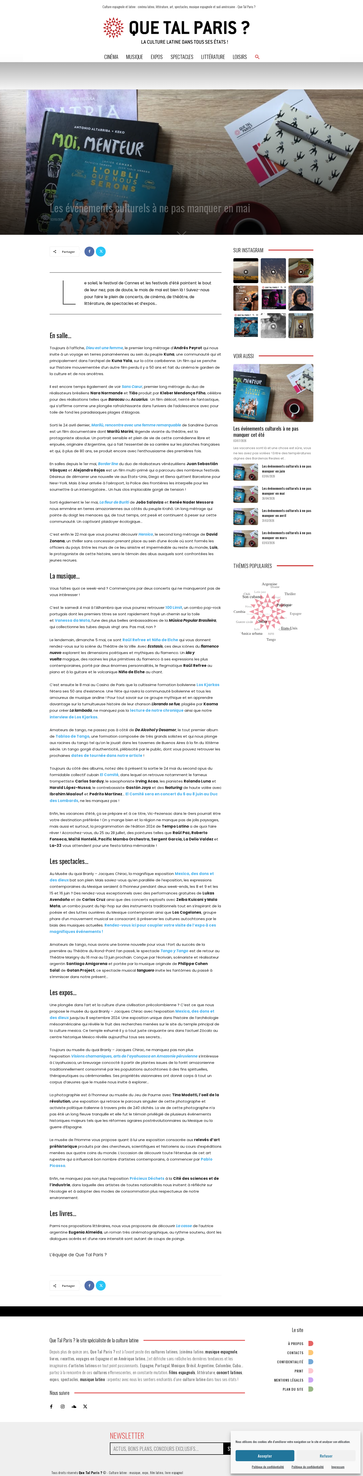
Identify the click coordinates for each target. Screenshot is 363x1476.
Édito (54, 196)
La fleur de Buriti (114, 502)
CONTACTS (295, 1352)
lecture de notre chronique (156, 710)
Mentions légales (288, 1380)
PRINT (299, 1370)
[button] (257, 56)
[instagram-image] (245, 270)
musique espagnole (221, 1351)
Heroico (146, 534)
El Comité (109, 774)
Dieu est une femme (104, 347)
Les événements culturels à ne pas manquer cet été (266, 431)
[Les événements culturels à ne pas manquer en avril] (245, 516)
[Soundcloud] (73, 1406)
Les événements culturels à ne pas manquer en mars (286, 535)
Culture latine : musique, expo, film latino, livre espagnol (146, 1472)
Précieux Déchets (147, 1178)
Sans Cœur (132, 386)
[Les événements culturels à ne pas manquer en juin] (245, 472)
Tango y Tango (174, 950)
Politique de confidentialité (268, 1467)
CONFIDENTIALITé (290, 1361)
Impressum (337, 1467)
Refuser (326, 1455)
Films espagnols (182, 1372)
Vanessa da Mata (72, 620)
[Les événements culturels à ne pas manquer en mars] (245, 538)
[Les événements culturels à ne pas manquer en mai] (245, 494)
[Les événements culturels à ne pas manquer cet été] (273, 393)
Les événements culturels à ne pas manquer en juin (286, 468)
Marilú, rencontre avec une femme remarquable (136, 425)
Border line (108, 463)
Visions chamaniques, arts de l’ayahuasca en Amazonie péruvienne (134, 1056)
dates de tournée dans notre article (106, 755)
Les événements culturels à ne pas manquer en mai (286, 491)
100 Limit (173, 607)
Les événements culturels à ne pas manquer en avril (286, 513)
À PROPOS (295, 1343)
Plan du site (293, 1389)
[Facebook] (89, 251)
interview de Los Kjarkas (74, 717)
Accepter (265, 1455)
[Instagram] (62, 1406)
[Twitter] (101, 251)
